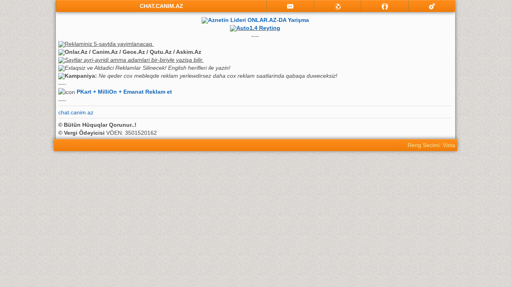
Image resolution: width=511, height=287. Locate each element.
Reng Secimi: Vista (431, 145)
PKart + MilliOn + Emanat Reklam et (124, 91)
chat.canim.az (75, 112)
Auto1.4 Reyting (258, 28)
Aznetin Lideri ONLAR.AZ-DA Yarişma (258, 20)
